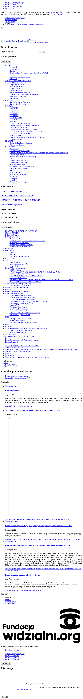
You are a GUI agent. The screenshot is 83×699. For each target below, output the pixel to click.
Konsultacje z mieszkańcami (15, 367)
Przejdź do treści (10, 5)
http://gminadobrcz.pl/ (24, 689)
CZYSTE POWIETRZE (12, 191)
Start (6, 363)
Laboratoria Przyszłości (11, 204)
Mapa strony (9, 8)
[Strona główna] (14, 37)
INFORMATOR (11, 365)
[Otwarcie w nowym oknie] (32, 40)
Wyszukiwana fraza (7, 52)
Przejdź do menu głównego (14, 3)
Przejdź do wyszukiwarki (13, 6)
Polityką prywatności (54, 12)
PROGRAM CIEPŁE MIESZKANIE (17, 196)
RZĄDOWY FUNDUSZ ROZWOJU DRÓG (21, 200)
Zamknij (53, 14)
